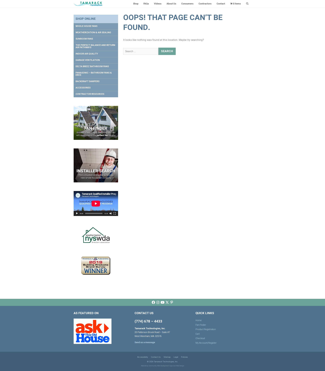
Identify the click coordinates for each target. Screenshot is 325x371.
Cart (198, 334)
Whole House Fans (86, 26)
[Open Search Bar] (247, 4)
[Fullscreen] (114, 213)
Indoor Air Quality (87, 53)
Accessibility (142, 357)
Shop (135, 3)
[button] (153, 302)
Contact (221, 3)
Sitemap (167, 357)
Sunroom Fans (84, 39)
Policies (184, 357)
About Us (171, 3)
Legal (176, 357)
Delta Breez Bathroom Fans (92, 66)
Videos (157, 3)
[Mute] (110, 213)
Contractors (205, 3)
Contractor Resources (90, 94)
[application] (96, 203)
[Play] (77, 213)
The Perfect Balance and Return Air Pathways (95, 46)
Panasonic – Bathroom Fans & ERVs (94, 74)
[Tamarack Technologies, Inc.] (87, 4)
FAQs (146, 3)
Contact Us (156, 357)
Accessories (83, 87)
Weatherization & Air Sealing (93, 32)
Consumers (187, 3)
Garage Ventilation (88, 60)
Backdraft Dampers (87, 81)
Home (199, 320)
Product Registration (206, 329)
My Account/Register (206, 343)
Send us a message (145, 342)
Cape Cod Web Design (176, 366)
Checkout (200, 338)
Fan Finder (201, 325)
